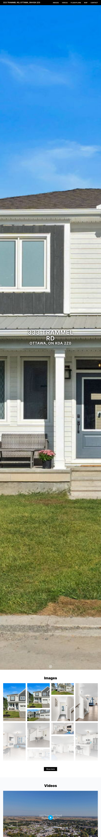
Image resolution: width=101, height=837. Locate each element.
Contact (94, 2)
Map (85, 2)
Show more (50, 769)
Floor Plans (76, 2)
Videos (65, 2)
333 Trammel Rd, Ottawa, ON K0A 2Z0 (21, 2)
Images (56, 2)
